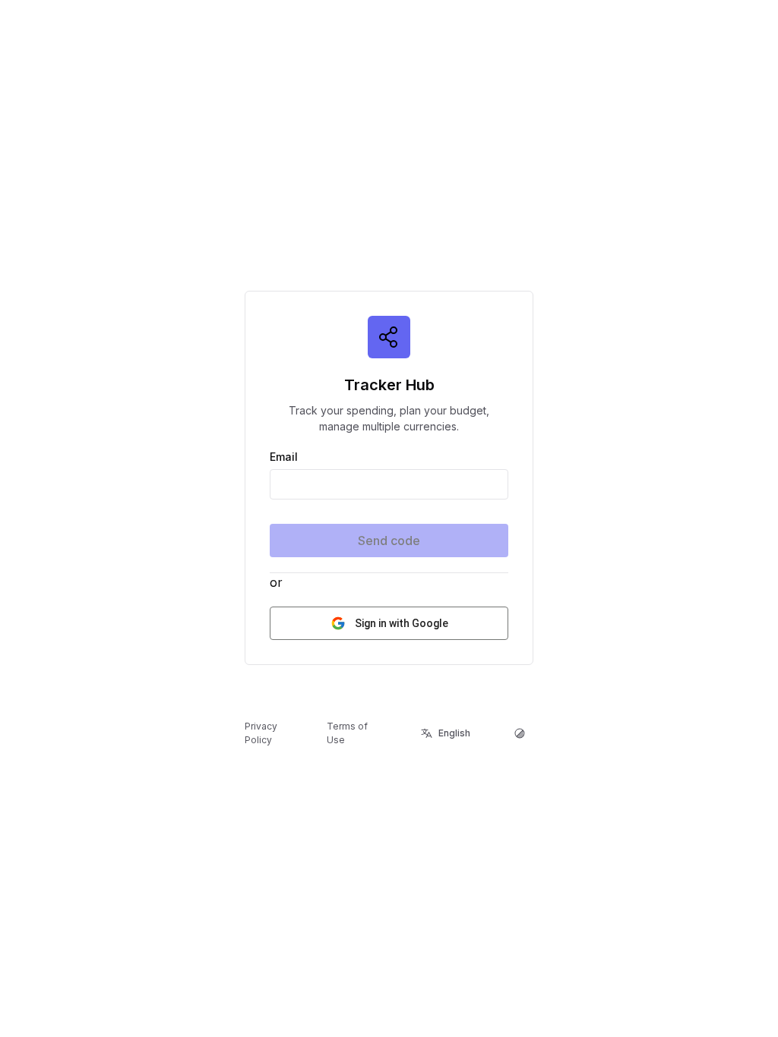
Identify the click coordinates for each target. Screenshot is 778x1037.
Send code (389, 540)
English (454, 733)
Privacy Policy (261, 732)
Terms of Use (347, 732)
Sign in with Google (401, 623)
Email (284, 456)
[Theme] (519, 733)
